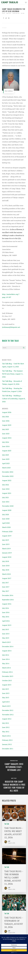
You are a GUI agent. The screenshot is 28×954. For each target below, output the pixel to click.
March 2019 (6, 548)
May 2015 (5, 638)
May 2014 (5, 663)
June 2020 (5, 519)
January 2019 (7, 553)
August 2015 (6, 625)
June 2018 (5, 565)
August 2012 (6, 719)
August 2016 (6, 604)
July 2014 (5, 655)
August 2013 (6, 685)
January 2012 (7, 744)
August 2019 (6, 536)
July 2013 (5, 689)
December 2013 (7, 676)
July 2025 (5, 429)
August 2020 (6, 510)
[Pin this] (9, 17)
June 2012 (5, 727)
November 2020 (7, 506)
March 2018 (6, 574)
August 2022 (6, 480)
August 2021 (6, 493)
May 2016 (5, 617)
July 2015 (5, 629)
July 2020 (5, 514)
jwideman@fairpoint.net (11, 327)
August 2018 (6, 557)
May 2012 (5, 731)
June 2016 (5, 612)
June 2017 (5, 587)
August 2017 (6, 578)
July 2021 (5, 497)
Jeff (4, 13)
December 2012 (7, 710)
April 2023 (6, 463)
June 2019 (5, 544)
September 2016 (8, 600)
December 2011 (7, 749)
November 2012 (7, 714)
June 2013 (5, 693)
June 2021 (5, 502)
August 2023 (6, 451)
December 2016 (7, 595)
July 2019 (5, 540)
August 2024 (6, 438)
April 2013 (6, 702)
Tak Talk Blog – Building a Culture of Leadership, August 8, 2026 (13, 398)
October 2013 (7, 680)
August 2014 (6, 651)
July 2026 (5, 416)
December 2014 (7, 646)
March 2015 (6, 642)
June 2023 (5, 459)
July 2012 (5, 723)
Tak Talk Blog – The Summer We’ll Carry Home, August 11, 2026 (12, 374)
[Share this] (3, 17)
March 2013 (6, 706)
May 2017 (5, 591)
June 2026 (5, 421)
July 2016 (5, 608)
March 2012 (6, 736)
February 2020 (7, 531)
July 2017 (5, 582)
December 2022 (7, 472)
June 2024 (5, 446)
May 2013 (5, 697)
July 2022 (5, 485)
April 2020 (6, 523)
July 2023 (5, 455)
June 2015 (5, 634)
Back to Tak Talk (10, 340)
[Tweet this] (6, 17)
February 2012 (7, 740)
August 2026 (6, 412)
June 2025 (5, 433)
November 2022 (7, 476)
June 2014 (5, 659)
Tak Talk (22, 13)
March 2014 (6, 668)
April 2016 (6, 621)
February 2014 (7, 672)
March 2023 (6, 468)
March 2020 (6, 527)
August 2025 (6, 425)
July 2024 (5, 442)
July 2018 (5, 561)
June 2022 (5, 489)
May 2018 (5, 570)
